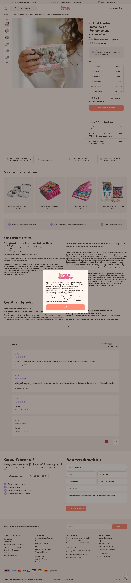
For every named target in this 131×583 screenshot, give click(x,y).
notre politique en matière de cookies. (63, 301)
